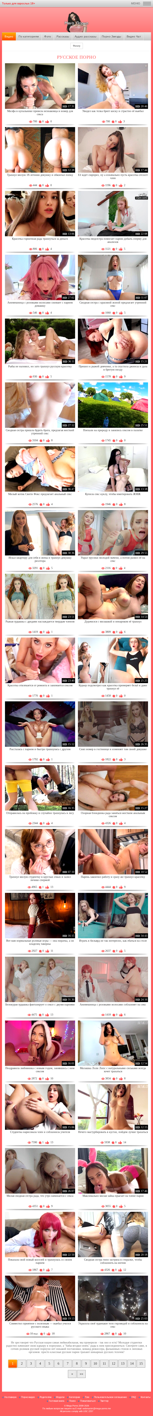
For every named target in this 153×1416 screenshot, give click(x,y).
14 (132, 1363)
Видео (9, 36)
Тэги (87, 1397)
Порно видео (28, 1397)
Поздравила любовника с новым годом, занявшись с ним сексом (40, 1070)
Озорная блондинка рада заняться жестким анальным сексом (113, 815)
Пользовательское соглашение (110, 1397)
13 (123, 1363)
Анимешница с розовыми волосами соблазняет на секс (113, 1004)
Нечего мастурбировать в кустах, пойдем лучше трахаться (113, 1132)
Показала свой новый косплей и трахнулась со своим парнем (40, 1261)
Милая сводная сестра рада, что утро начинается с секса (40, 1195)
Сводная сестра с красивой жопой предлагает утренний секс (112, 304)
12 (113, 1363)
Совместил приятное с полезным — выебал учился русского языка (40, 1325)
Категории (74, 1397)
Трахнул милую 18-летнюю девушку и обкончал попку (40, 174)
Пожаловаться (87, 1401)
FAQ (133, 1397)
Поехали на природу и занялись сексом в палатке (113, 430)
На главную (10, 1397)
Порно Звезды (111, 36)
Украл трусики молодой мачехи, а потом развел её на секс (113, 559)
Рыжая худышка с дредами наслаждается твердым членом (40, 621)
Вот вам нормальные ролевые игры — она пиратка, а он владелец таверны (40, 942)
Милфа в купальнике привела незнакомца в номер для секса (40, 113)
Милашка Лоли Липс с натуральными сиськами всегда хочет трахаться (113, 1070)
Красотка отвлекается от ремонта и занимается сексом (40, 685)
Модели (60, 1397)
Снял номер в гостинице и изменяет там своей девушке (113, 749)
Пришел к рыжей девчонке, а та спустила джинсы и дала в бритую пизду (113, 368)
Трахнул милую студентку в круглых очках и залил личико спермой (40, 878)
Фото (47, 36)
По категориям (29, 36)
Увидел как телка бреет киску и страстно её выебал (113, 111)
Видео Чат (134, 36)
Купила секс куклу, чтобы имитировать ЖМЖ (113, 494)
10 (95, 1363)
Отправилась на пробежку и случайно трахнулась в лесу (40, 813)
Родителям (45, 1397)
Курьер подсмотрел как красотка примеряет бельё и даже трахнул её (113, 687)
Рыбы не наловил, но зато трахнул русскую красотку (40, 366)
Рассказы (63, 36)
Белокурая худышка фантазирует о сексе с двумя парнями (40, 1004)
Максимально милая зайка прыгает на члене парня (112, 1195)
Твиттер (104, 1401)
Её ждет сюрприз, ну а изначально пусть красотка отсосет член (113, 176)
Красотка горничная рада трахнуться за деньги (40, 238)
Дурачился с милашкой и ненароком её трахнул (112, 621)
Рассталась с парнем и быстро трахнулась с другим (40, 749)
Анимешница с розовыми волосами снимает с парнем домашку (40, 304)
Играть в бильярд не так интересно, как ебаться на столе (113, 940)
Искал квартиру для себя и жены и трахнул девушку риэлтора (40, 559)
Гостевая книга (56, 1401)
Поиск (72, 1401)
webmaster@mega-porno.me (96, 1408)
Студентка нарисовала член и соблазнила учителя (40, 1132)
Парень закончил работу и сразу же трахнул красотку (113, 876)
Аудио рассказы (86, 36)
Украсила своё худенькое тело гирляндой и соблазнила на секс (113, 1325)
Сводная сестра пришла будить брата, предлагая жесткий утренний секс (40, 432)
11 (104, 1363)
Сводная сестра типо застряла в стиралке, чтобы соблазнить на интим (113, 1261)
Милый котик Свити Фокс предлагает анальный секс (40, 494)
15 (141, 1363)
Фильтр (76, 45)
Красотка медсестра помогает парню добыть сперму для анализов (112, 240)
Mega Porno (72, 1406)
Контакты (146, 1397)
